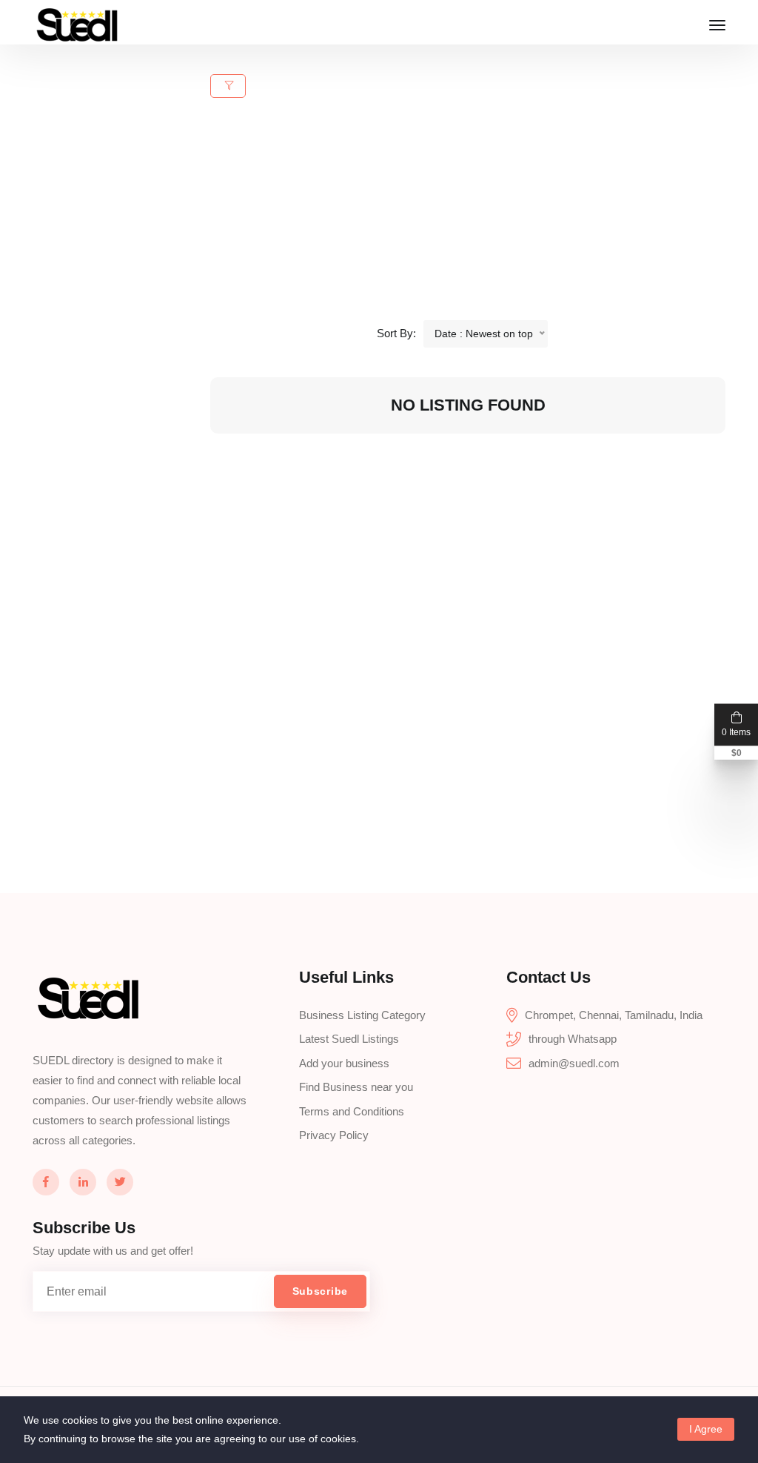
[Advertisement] (476, 216)
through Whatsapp (573, 1038)
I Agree (705, 1429)
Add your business (344, 1063)
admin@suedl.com (574, 1063)
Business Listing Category (362, 1015)
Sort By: (396, 333)
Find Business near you (356, 1087)
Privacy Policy (334, 1135)
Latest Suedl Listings (349, 1038)
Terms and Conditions (351, 1111)
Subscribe (320, 1291)
